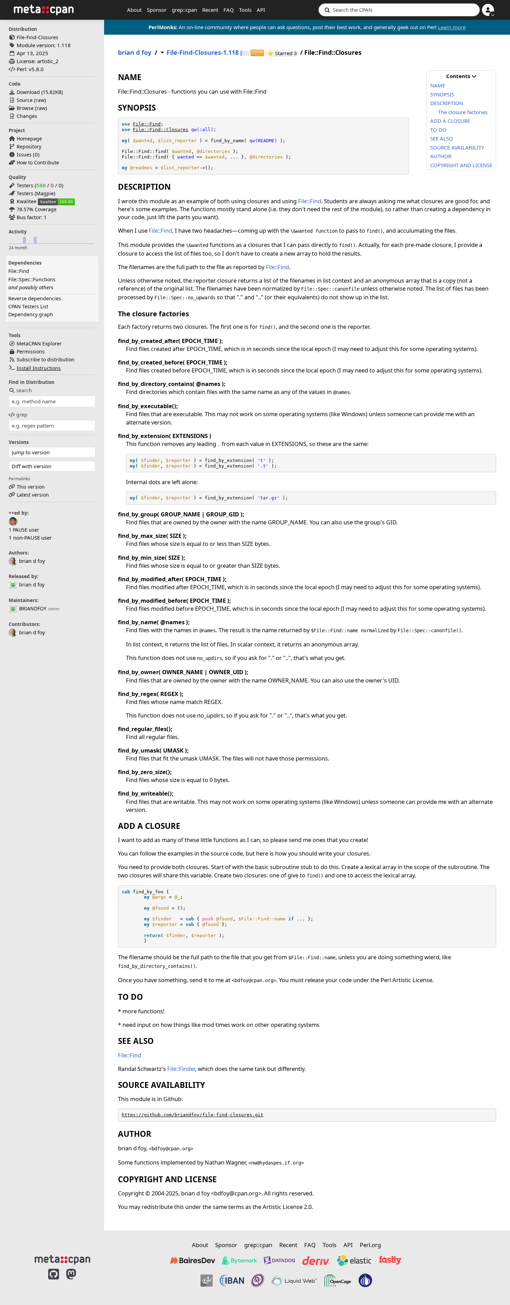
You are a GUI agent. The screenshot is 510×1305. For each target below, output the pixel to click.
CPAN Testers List (28, 306)
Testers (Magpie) (36, 193)
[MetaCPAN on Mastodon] (78, 1281)
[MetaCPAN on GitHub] (53, 1281)
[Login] (488, 10)
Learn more (452, 27)
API (261, 9)
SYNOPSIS (442, 94)
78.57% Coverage (37, 209)
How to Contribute (38, 162)
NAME (437, 85)
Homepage (29, 138)
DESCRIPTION (446, 103)
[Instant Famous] (258, 1280)
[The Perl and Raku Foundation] (365, 1280)
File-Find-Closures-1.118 (203, 53)
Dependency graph (30, 314)
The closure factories (462, 112)
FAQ (228, 9)
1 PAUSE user (24, 529)
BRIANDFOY (32, 608)
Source (25, 100)
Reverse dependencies (34, 298)
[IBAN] (232, 1280)
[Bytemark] (239, 1260)
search (24, 390)
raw (40, 100)
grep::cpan (184, 9)
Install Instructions (39, 368)
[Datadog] (279, 1260)
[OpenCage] (337, 1280)
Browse (25, 108)
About (134, 9)
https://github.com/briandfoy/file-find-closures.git (192, 1114)
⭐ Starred (282, 53)
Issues (24, 154)
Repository (29, 146)
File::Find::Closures (160, 129)
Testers (25, 185)
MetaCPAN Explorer (39, 343)
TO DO (438, 129)
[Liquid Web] (294, 1280)
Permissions (31, 351)
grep (21, 414)
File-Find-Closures (37, 37)
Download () (40, 92)
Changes (27, 116)
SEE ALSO (441, 138)
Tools (245, 9)
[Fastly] (390, 1260)
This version (31, 486)
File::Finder (181, 1069)
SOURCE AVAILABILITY (457, 147)
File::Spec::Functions (32, 279)
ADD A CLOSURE (450, 120)
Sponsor (157, 9)
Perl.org (370, 1245)
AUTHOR (440, 156)
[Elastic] (354, 1260)
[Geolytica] (207, 1280)
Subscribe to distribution (46, 359)
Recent (210, 9)
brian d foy (31, 584)
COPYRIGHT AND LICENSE (461, 165)
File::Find (18, 271)
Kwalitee (26, 201)
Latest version (33, 494)
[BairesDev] (192, 1260)
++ (257, 53)
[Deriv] (316, 1260)
